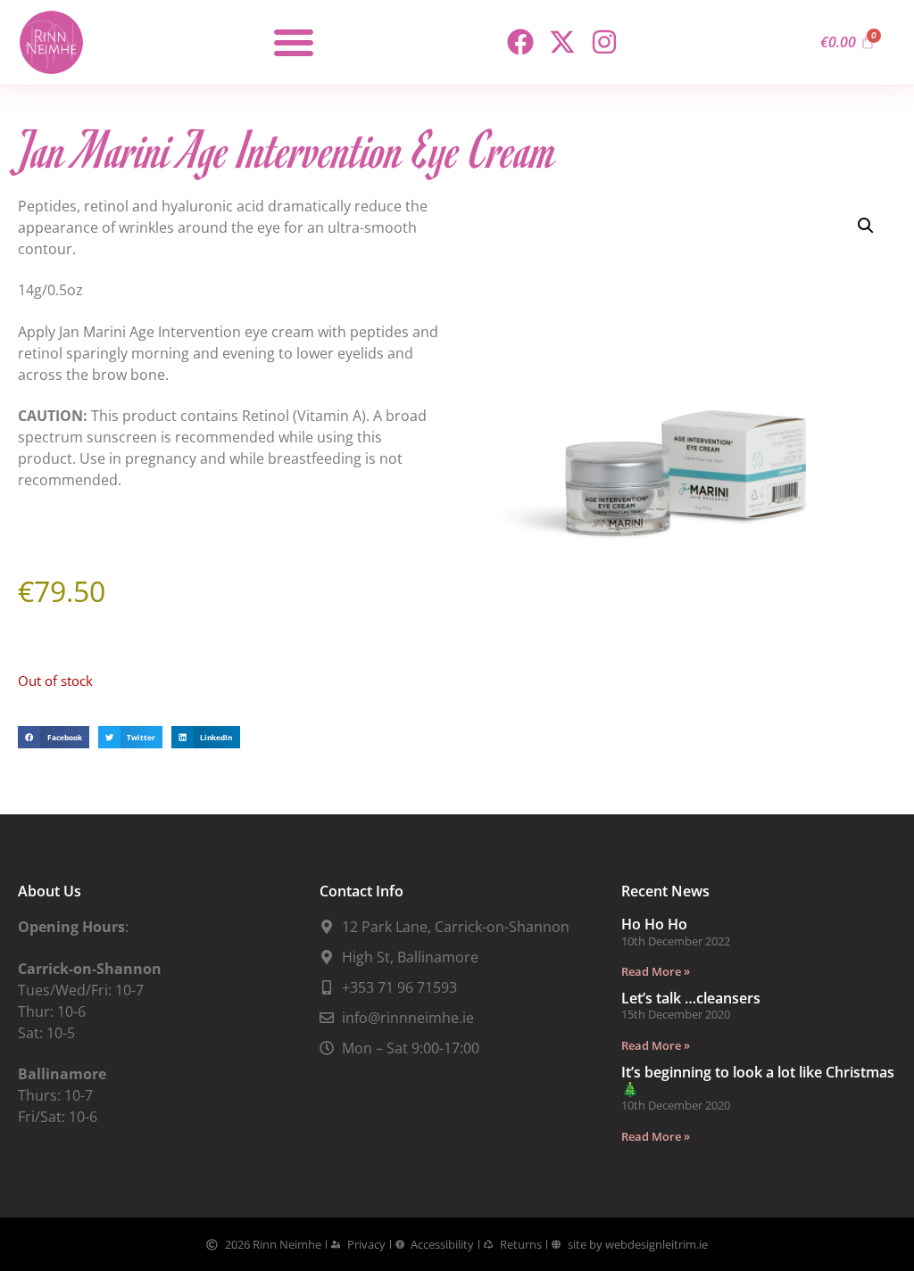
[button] (294, 42)
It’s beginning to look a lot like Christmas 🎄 (757, 1080)
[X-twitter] (562, 42)
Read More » (655, 971)
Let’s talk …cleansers (690, 998)
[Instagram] (604, 42)
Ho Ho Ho (654, 924)
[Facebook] (520, 42)
